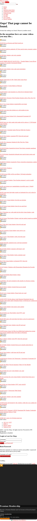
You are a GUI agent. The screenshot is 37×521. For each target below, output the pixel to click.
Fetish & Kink (7, 13)
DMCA (5, 424)
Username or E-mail (5, 454)
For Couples (6, 17)
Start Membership (5, 518)
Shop (4, 8)
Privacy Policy (7, 425)
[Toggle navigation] (0, 2)
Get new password (5, 456)
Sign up (15, 463)
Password (2, 441)
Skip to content (4, 0)
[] (17, 4)
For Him (5, 14)
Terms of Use (7, 427)
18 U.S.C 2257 (7, 422)
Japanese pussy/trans (9, 10)
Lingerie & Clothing (8, 11)
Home (5, 7)
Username (3, 439)
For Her (5, 16)
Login (2, 443)
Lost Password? (8, 443)
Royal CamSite (7, 19)
